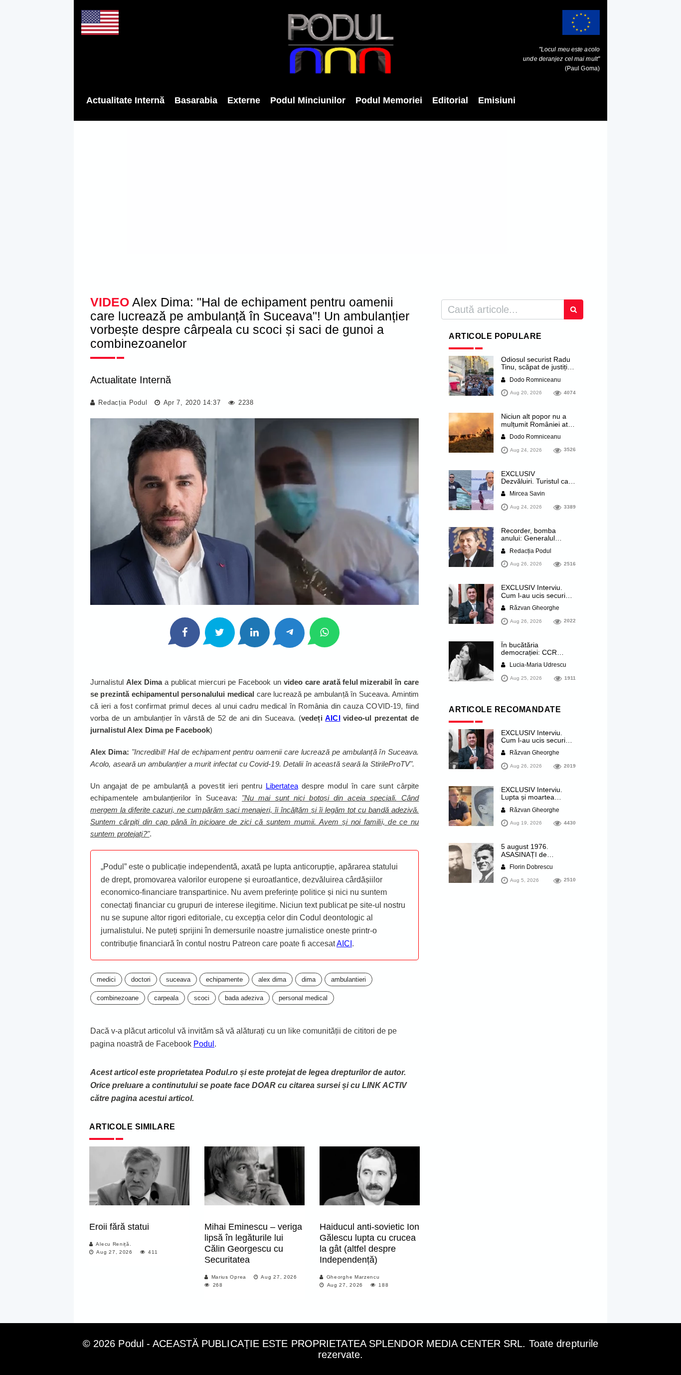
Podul (203, 1044)
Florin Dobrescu (530, 866)
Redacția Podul (122, 402)
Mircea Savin (526, 493)
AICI (332, 718)
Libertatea (282, 786)
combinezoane (118, 998)
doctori (141, 979)
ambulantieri (348, 979)
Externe (243, 100)
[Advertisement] (340, 205)
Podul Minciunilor (307, 100)
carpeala (166, 998)
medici (106, 979)
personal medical (303, 998)
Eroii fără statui (119, 1227)
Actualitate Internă (125, 100)
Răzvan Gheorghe (533, 607)
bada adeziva (244, 998)
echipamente (224, 979)
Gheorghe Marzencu (353, 1277)
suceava (178, 979)
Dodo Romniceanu (534, 379)
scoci (201, 998)
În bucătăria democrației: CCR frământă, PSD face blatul (532, 656)
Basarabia (195, 100)
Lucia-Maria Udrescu (537, 664)
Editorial (450, 100)
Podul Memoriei (388, 100)
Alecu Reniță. (113, 1244)
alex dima (272, 979)
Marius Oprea (228, 1277)
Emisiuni (496, 100)
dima (309, 979)
